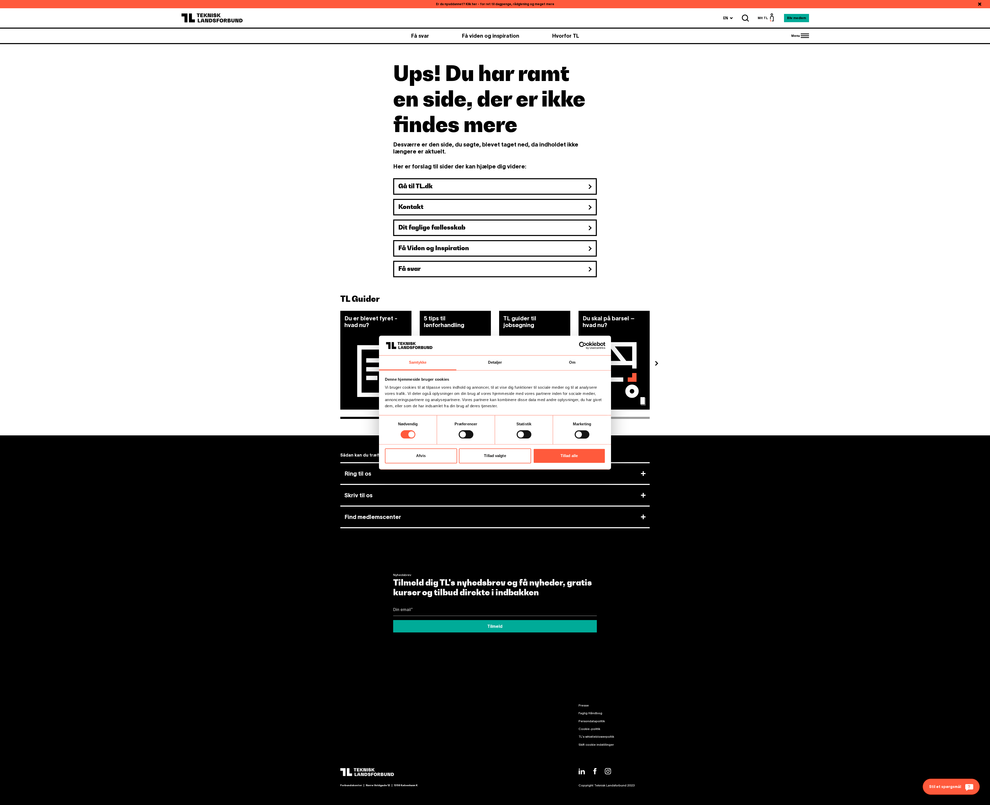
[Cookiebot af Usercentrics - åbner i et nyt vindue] (582, 345)
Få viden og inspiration (490, 36)
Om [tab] (572, 362)
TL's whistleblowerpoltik (596, 736)
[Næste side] (658, 364)
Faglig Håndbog (590, 713)
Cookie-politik (589, 728)
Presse (584, 705)
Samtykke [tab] (418, 362)
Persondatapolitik (592, 721)
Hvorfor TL (565, 36)
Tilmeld (494, 626)
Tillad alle (569, 456)
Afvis (421, 456)
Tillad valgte (495, 456)
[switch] (466, 434)
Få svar (420, 36)
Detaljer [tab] (495, 362)
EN (728, 18)
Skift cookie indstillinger (596, 744)
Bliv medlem (796, 18)
